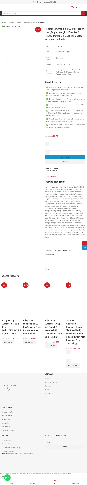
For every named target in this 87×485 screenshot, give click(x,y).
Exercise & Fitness (14, 23)
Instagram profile (7, 412)
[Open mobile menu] (2, 7)
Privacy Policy (6, 440)
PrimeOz (52, 254)
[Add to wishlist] (15, 316)
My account (49, 393)
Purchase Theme (8, 430)
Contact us (49, 386)
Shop (47, 389)
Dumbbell (41, 23)
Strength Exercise (29, 23)
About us (48, 378)
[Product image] (10, 305)
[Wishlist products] (7, 7)
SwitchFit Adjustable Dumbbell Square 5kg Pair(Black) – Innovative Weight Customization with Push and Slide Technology (75, 332)
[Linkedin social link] (82, 269)
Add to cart (65, 157)
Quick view (10, 316)
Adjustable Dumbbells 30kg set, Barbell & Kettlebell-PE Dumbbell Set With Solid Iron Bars (53, 328)
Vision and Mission (51, 382)
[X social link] (77, 269)
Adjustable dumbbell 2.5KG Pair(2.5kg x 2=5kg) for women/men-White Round (32, 327)
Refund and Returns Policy (11, 447)
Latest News (6, 427)
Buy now (65, 161)
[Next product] (84, 23)
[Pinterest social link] (79, 269)
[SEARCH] (83, 13)
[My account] (84, 7)
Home (4, 23)
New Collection (7, 416)
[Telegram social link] (84, 269)
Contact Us (5, 423)
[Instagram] (10, 395)
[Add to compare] (4, 316)
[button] (7, 477)
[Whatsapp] (15, 395)
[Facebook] (4, 395)
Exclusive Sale (65, 250)
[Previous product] (80, 23)
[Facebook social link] (74, 269)
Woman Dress (6, 419)
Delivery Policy (7, 444)
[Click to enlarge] (5, 62)
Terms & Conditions (8, 451)
